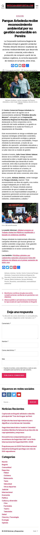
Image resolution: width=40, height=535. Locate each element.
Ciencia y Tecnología (10, 517)
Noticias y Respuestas (15, 531)
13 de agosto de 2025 (12, 70)
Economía (6, 495)
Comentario (6, 323)
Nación (4, 462)
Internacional (7, 492)
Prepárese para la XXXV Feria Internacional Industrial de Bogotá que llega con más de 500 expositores (19, 448)
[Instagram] (9, 394)
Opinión (5, 523)
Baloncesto (8, 478)
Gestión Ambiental (17, 277)
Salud (4, 514)
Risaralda (13, 281)
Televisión (8, 512)
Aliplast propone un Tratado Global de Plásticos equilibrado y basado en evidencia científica (18, 232)
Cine (5, 503)
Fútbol (6, 473)
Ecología (20, 16)
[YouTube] (19, 394)
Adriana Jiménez (10, 273)
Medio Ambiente (15, 279)
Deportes (5, 470)
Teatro (6, 509)
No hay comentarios (30, 70)
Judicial (5, 489)
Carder (18, 273)
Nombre (5, 341)
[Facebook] (12, 65)
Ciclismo (7, 475)
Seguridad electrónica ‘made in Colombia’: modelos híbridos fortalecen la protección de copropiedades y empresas (20, 429)
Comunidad (6, 467)
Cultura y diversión (9, 501)
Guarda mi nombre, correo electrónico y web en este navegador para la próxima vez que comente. (20, 369)
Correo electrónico (8, 350)
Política (5, 498)
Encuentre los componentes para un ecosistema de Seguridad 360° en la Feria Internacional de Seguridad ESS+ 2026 (18, 439)
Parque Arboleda (26, 279)
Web (3, 359)
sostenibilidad (21, 281)
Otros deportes (10, 487)
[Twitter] (14, 394)
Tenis (6, 481)
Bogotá (5, 465)
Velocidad (8, 484)
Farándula (8, 506)
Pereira (6, 281)
